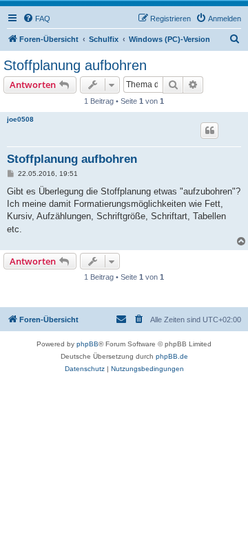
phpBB (87, 344)
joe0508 (20, 119)
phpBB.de (172, 356)
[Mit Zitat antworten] (209, 130)
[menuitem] (36, 18)
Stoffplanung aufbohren (75, 65)
